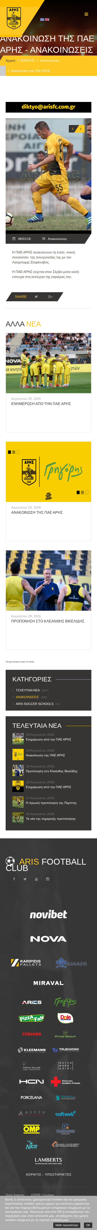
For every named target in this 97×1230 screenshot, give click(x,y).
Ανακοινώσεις (49, 60)
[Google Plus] (50, 296)
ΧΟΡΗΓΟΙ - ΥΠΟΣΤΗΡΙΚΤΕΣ (49, 1174)
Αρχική (10, 60)
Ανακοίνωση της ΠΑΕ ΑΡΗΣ (37, 512)
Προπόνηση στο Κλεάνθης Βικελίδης (47, 621)
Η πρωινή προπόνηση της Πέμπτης (51, 803)
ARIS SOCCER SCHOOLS (38, 704)
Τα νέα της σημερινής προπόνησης (51, 818)
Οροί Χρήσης (15, 1195)
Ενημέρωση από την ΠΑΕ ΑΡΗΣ (41, 404)
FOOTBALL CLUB (46, 865)
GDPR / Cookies (42, 1195)
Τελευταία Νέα (32, 690)
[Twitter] (36, 296)
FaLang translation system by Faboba (20, 662)
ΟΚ (88, 1225)
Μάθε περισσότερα (66, 1225)
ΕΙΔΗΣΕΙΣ (28, 60)
